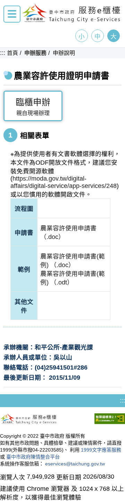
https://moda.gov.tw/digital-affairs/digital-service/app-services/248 (63, 182)
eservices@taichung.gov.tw (75, 463)
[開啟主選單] (11, 14)
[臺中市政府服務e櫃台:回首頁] (71, 20)
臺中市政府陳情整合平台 (33, 457)
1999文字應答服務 (101, 450)
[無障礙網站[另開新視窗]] (109, 419)
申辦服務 (35, 53)
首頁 (12, 53)
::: (2, 52)
